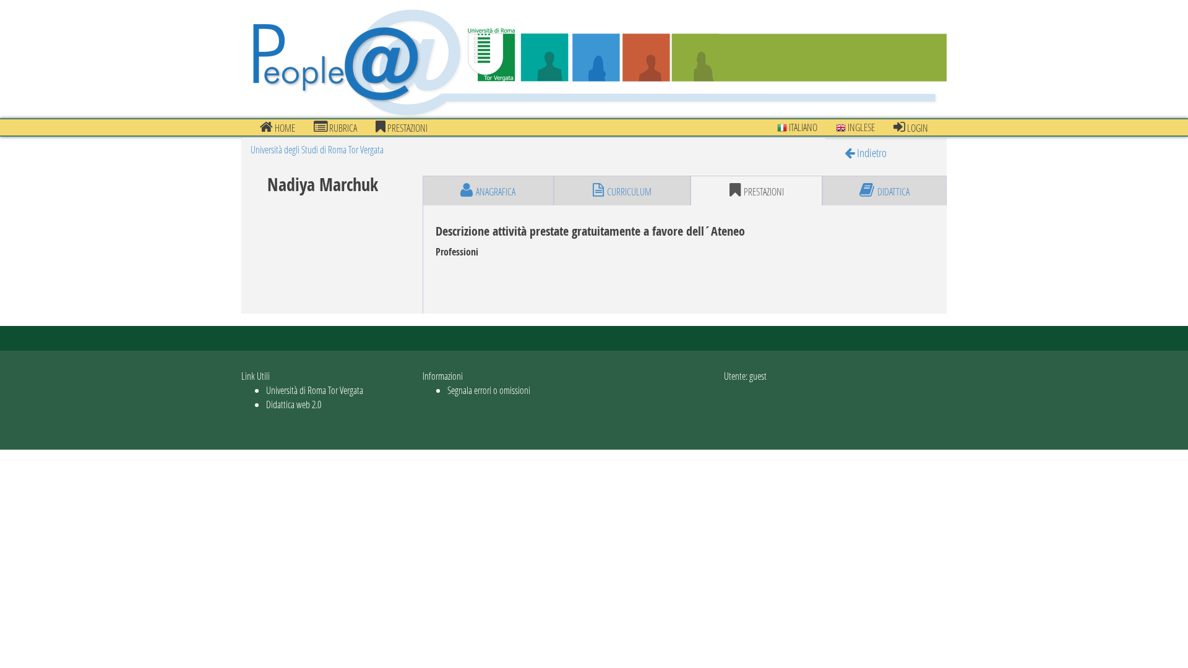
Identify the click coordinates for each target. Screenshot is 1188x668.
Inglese (860, 127)
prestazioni (406, 127)
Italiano (802, 127)
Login (916, 127)
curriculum (629, 191)
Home (284, 127)
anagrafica (495, 191)
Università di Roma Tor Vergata (314, 389)
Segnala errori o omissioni (488, 389)
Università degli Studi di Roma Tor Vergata (317, 149)
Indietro (870, 152)
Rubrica (342, 127)
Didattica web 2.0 (293, 404)
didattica (893, 191)
